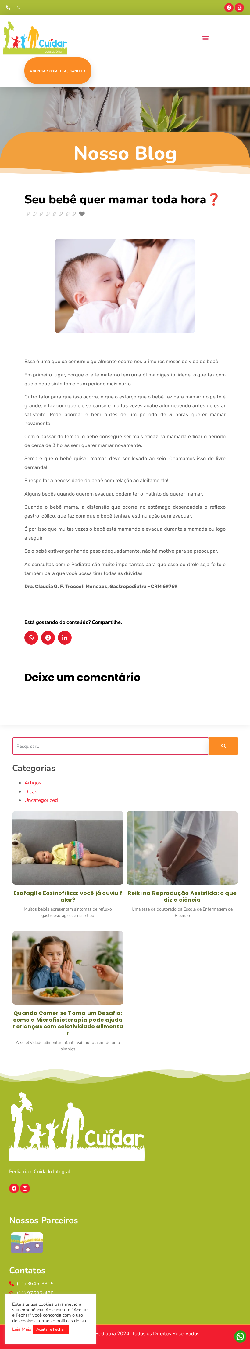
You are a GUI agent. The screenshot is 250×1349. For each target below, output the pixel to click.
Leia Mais (21, 1329)
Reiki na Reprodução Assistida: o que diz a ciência (182, 896)
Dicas (30, 791)
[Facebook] (229, 7)
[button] (205, 38)
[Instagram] (239, 7)
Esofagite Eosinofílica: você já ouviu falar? (67, 896)
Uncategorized (41, 800)
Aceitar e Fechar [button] (50, 1329)
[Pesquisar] (223, 746)
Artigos (32, 782)
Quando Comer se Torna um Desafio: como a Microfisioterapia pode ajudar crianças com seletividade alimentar (67, 1023)
